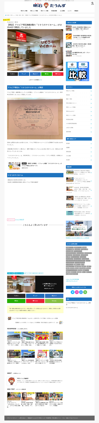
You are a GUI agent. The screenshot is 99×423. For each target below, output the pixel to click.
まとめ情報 (62, 10)
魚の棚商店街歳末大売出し (71, 274)
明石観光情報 (54, 10)
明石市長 (72, 268)
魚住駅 (68, 159)
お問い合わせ (22, 418)
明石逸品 (88, 268)
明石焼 (68, 95)
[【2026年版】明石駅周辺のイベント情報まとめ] (69, 28)
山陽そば (84, 266)
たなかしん (77, 249)
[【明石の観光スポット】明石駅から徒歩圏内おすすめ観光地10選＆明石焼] (79, 236)
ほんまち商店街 (69, 251)
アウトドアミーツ (78, 251)
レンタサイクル (69, 264)
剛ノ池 (82, 264)
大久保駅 (68, 155)
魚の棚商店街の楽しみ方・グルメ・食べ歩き (81, 53)
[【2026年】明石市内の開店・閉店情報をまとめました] (69, 45)
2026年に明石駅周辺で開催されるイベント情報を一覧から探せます (81, 28)
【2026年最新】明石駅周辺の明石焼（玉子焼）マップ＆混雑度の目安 (81, 36)
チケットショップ (75, 256)
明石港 (76, 268)
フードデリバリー (70, 262)
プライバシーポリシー (12, 418)
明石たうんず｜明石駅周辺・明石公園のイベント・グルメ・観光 (53, 418)
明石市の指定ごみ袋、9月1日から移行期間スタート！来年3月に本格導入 (82, 213)
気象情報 (68, 272)
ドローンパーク (77, 258)
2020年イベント (69, 247)
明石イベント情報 (44, 10)
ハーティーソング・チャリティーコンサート (75, 260)
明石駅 (68, 143)
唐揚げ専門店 (78, 266)
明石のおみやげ (70, 111)
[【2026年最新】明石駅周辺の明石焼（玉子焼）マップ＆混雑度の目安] (69, 36)
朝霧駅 (68, 147)
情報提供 (76, 10)
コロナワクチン (88, 253)
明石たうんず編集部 (22, 378)
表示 (40, 79)
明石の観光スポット (71, 103)
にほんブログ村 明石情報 (72, 279)
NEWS (41, 273)
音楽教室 (79, 272)
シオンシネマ (69, 255)
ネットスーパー (85, 258)
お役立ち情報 (69, 127)
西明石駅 (68, 151)
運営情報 (68, 131)
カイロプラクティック (71, 253)
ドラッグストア (69, 258)
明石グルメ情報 (24, 10)
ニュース (69, 10)
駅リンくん (89, 272)
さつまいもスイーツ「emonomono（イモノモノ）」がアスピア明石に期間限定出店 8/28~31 (78, 181)
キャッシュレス (80, 253)
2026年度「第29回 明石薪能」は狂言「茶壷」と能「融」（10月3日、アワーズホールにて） (78, 190)
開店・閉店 (11, 273)
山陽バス (89, 266)
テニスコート (83, 256)
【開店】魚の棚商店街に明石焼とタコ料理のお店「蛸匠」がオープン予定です (82, 198)
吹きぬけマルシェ (70, 266)
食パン (83, 272)
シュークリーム (84, 255)
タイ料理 (68, 256)
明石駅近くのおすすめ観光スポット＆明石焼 (77, 238)
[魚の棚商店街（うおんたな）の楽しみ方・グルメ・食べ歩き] (69, 53)
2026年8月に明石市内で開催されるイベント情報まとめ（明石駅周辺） (82, 172)
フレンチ (88, 260)
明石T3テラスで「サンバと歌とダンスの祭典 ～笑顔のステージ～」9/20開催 (82, 206)
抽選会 (67, 268)
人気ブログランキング (71, 281)
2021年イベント (77, 247)
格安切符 (80, 270)
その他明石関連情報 (71, 123)
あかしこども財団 (70, 249)
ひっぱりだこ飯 (84, 249)
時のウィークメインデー (71, 270)
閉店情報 (36, 273)
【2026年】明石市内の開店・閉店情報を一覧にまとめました (81, 44)
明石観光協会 (82, 268)
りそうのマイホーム (72, 307)
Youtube (84, 247)
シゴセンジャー (76, 255)
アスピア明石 (19, 219)
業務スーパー (85, 270)
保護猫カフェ (77, 264)
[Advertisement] (35, 247)
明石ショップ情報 (34, 10)
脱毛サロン (73, 272)
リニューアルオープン (79, 262)
